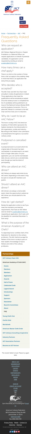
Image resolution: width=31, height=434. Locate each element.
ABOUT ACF (15, 362)
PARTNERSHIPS (15, 373)
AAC (19, 33)
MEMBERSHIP (15, 364)
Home (3, 33)
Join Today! (23, 26)
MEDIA (15, 377)
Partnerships (11, 33)
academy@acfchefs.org (9, 63)
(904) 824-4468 (15, 417)
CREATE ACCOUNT (15, 386)
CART (15, 391)
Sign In (22, 22)
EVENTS (15, 371)
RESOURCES (15, 375)
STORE (15, 388)
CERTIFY (15, 368)
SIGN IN (15, 384)
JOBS (15, 379)
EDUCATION (15, 366)
